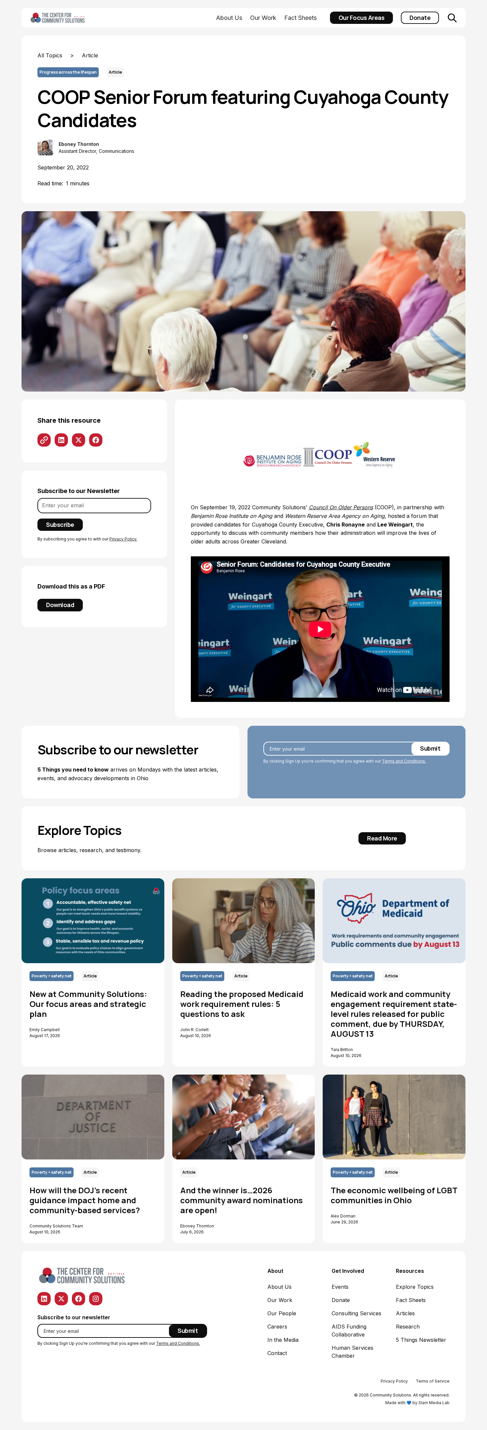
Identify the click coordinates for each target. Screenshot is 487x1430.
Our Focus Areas (362, 18)
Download (60, 605)
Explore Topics (415, 1286)
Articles (405, 1313)
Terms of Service (433, 1381)
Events (340, 1286)
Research (408, 1326)
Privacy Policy (394, 1381)
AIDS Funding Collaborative (349, 1330)
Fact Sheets (300, 17)
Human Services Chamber (352, 1351)
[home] (68, 17)
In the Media (282, 1340)
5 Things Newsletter (421, 1340)
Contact (277, 1353)
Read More (382, 838)
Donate (419, 18)
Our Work (263, 17)
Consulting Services (356, 1313)
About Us (229, 17)
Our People (281, 1313)
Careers (277, 1326)
